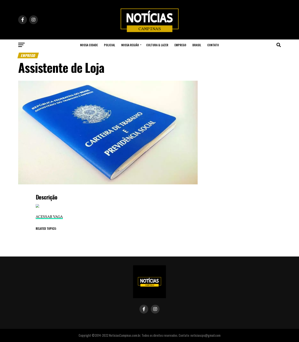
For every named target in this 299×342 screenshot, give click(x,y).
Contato (213, 45)
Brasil (196, 45)
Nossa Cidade (89, 45)
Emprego (180, 45)
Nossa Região (130, 45)
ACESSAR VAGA (49, 216)
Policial (109, 45)
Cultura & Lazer (157, 45)
